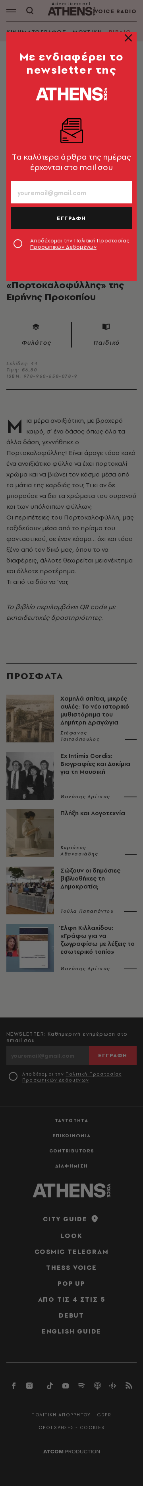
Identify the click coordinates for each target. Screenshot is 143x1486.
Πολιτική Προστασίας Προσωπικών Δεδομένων (79, 243)
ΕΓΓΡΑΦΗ (71, 218)
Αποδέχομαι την (79, 243)
